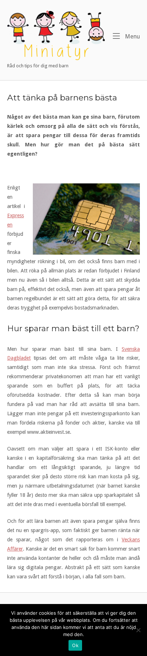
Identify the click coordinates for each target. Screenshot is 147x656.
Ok (75, 645)
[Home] (56, 35)
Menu (131, 36)
